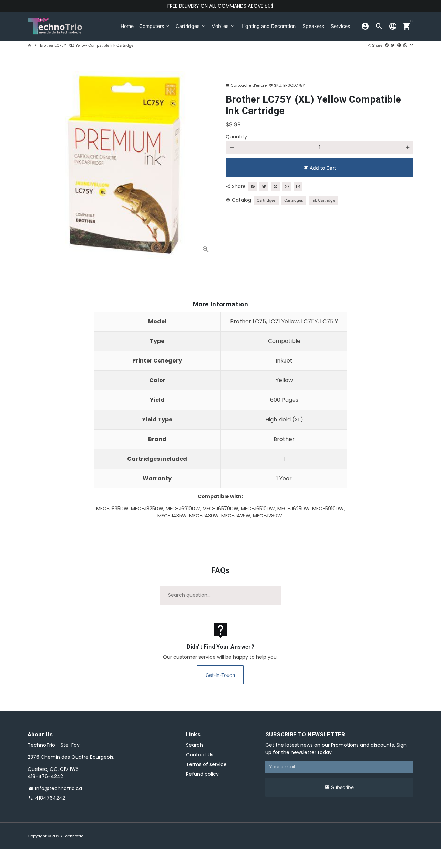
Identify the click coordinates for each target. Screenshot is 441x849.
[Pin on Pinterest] (399, 45)
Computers (154, 26)
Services (340, 26)
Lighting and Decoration (269, 26)
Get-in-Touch (220, 675)
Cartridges (191, 26)
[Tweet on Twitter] (393, 45)
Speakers (313, 26)
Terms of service (206, 764)
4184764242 (46, 798)
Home (127, 26)
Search (194, 745)
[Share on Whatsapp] (405, 45)
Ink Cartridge (323, 200)
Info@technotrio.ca (55, 788)
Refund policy (202, 774)
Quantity (236, 136)
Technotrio (73, 836)
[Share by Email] (411, 45)
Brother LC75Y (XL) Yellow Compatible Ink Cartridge (86, 45)
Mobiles (223, 26)
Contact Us (199, 754)
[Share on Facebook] (387, 45)
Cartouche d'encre (246, 85)
